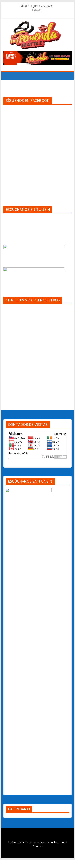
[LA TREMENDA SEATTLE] (7, 76)
